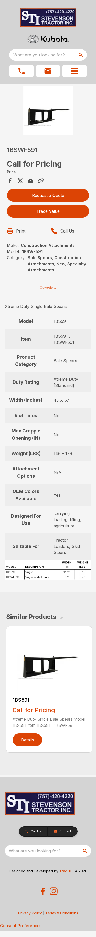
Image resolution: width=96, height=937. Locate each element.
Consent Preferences (20, 925)
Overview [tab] (48, 288)
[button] (21, 71)
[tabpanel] (48, 111)
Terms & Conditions (61, 913)
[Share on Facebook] (10, 181)
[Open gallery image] (48, 110)
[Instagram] (53, 891)
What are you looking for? (39, 54)
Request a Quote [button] (48, 195)
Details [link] (27, 739)
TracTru (65, 871)
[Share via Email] (30, 181)
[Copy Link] (41, 181)
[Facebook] (42, 891)
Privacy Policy (30, 913)
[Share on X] (20, 181)
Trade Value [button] (48, 211)
